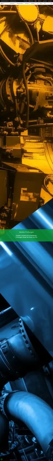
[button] (1, 459)
